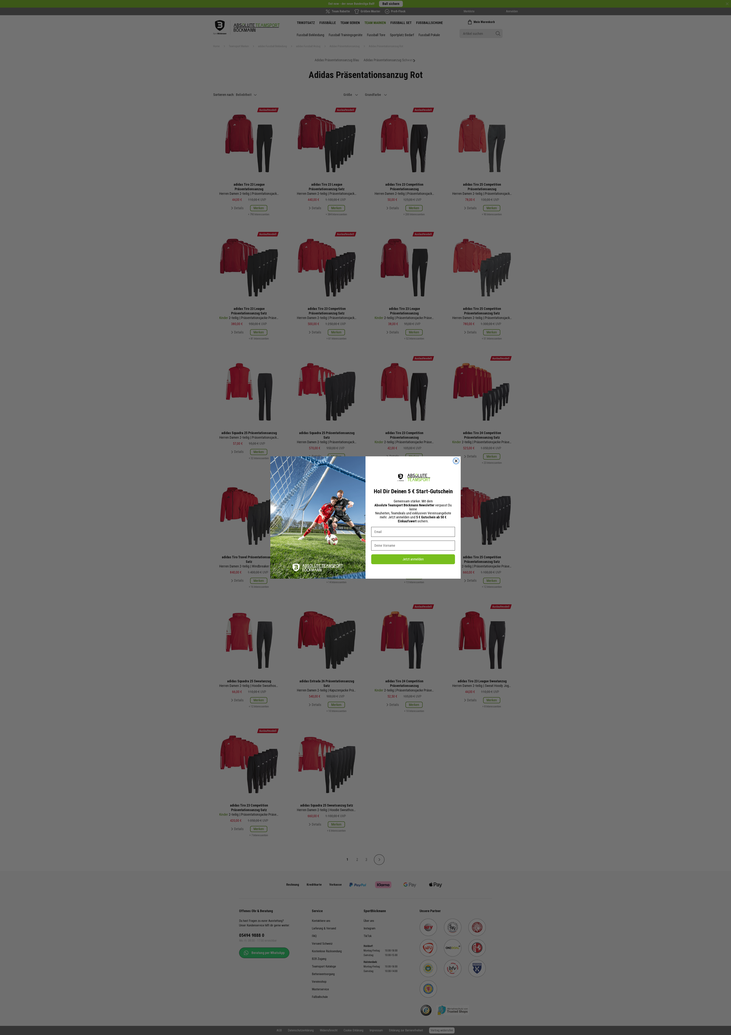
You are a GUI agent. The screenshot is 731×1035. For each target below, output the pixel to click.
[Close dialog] (456, 461)
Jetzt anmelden (413, 559)
